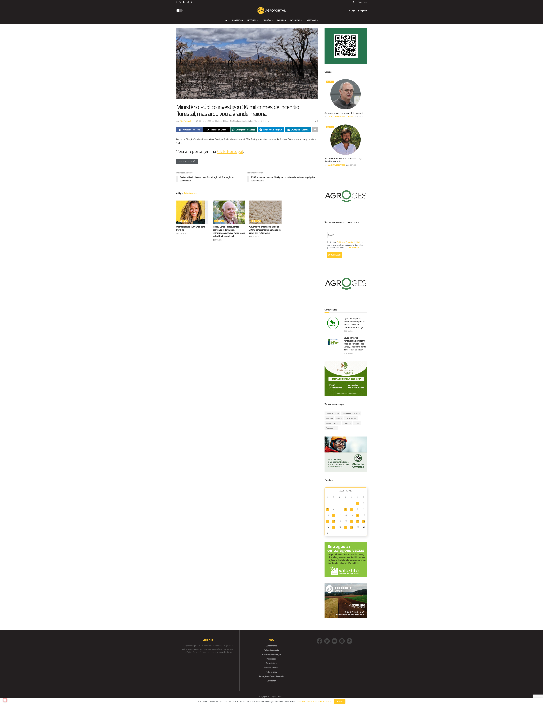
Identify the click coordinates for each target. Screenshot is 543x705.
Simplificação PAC (333, 423)
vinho (357, 423)
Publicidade (271, 658)
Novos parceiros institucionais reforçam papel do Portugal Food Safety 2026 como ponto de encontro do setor (355, 343)
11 (334, 515)
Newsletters (362, 2)
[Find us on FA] (176, 2)
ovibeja (339, 418)
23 (364, 521)
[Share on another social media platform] (315, 129)
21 (352, 521)
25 (334, 527)
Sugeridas (237, 20)
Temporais (347, 423)
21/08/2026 (181, 233)
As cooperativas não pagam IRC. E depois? (344, 113)
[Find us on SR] (191, 2)
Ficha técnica (271, 671)
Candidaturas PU (332, 413)
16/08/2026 (360, 117)
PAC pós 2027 (351, 418)
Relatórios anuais (271, 649)
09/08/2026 (352, 165)
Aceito (340, 701)
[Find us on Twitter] (180, 2)
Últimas (226, 121)
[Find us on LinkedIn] (184, 2)
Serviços (311, 20)
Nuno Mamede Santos (336, 165)
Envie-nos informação (271, 654)
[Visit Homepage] (271, 11)
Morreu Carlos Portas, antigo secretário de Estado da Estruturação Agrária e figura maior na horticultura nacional (229, 231)
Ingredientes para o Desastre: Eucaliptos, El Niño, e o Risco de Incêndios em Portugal (354, 323)
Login (352, 10)
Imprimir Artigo (185, 161)
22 (358, 521)
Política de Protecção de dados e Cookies (314, 701)
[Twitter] (328, 640)
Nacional (218, 121)
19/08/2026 (349, 353)
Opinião (267, 20)
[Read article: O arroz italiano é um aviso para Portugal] (192, 212)
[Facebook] (320, 640)
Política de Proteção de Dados (349, 242)
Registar (363, 10)
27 (346, 527)
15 (358, 515)
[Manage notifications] (5, 700)
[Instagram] (343, 640)
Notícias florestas (237, 121)
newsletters (354, 247)
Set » (363, 491)
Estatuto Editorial (271, 667)
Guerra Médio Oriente (351, 413)
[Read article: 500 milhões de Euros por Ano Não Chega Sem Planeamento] (346, 139)
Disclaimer (271, 680)
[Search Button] (354, 2)
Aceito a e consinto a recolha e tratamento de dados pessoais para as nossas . (345, 245)
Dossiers (295, 20)
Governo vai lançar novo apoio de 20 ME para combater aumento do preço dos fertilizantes (265, 230)
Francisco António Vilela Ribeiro (341, 117)
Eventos (281, 20)
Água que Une (331, 428)
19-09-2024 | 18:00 (203, 121)
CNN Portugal (185, 121)
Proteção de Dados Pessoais (271, 676)
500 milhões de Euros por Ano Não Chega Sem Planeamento (343, 160)
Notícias (251, 20)
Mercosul (329, 418)
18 (334, 521)
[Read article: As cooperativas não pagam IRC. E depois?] (346, 94)
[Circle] (335, 640)
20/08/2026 (349, 331)
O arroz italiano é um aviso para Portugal (190, 228)
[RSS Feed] (350, 640)
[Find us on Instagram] (188, 2)
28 (352, 527)
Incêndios (249, 121)
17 (328, 521)
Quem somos (271, 645)
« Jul (328, 491)
